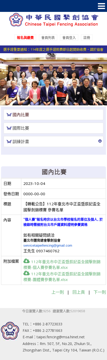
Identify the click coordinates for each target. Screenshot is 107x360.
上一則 (57, 292)
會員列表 (48, 37)
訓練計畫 (20, 141)
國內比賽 (20, 115)
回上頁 (78, 292)
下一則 (99, 292)
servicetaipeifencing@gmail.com (47, 245)
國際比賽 (20, 128)
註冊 (86, 37)
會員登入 (69, 37)
